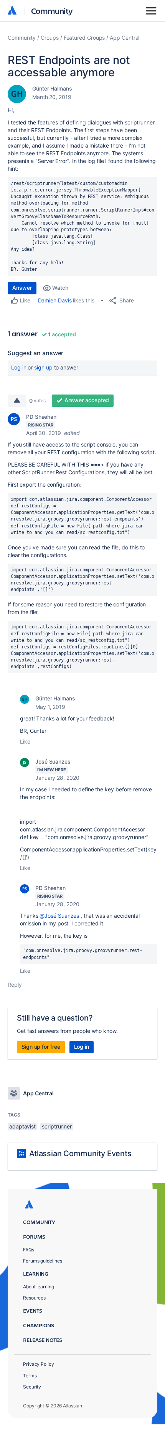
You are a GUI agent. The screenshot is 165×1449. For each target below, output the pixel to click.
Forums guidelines (42, 1261)
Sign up (43, 367)
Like (25, 741)
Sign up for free (40, 1046)
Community (52, 10)
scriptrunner (57, 1126)
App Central (124, 37)
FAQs (28, 1250)
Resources (34, 1298)
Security (32, 1387)
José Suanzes (53, 761)
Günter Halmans (52, 88)
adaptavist (22, 1126)
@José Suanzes (59, 915)
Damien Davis (55, 300)
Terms (30, 1375)
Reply (15, 984)
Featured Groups (84, 37)
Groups (50, 37)
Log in (18, 367)
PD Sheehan (41, 416)
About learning (38, 1286)
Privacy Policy (38, 1364)
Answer (22, 287)
